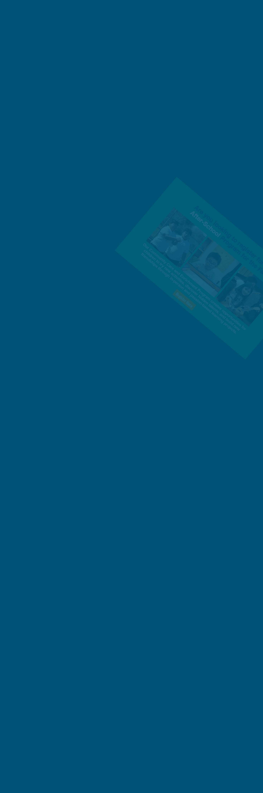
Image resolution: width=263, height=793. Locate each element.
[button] (210, 358)
